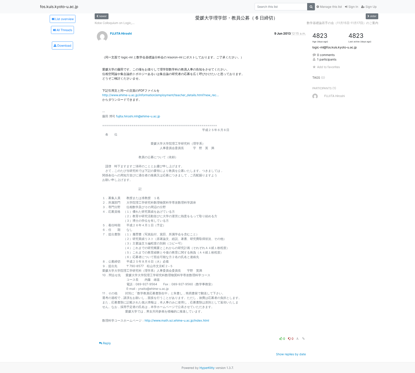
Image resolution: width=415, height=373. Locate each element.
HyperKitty (207, 368)
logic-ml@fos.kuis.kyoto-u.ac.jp (334, 47)
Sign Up (371, 6)
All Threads (64, 30)
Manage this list (330, 6)
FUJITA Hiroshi (121, 33)
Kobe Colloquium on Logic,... (115, 23)
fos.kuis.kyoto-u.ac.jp (59, 6)
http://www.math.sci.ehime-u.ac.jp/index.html (177, 320)
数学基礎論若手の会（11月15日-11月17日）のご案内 (342, 23)
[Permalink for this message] (303, 338)
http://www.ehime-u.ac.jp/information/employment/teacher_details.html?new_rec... (160, 95)
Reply (106, 343)
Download (63, 45)
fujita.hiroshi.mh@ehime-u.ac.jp (138, 116)
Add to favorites (328, 67)
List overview (64, 19)
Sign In (353, 6)
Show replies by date (291, 354)
